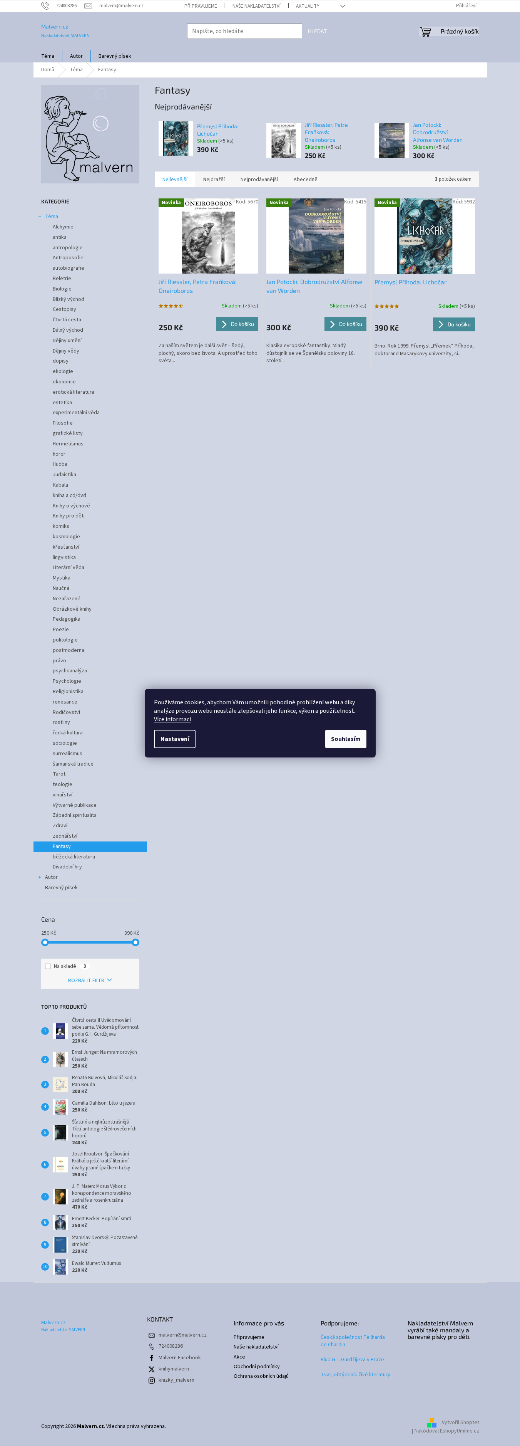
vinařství (62, 795)
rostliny (61, 722)
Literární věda (68, 567)
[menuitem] (47, 56)
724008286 (171, 1346)
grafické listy (68, 433)
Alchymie (63, 227)
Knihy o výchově (71, 506)
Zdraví (60, 826)
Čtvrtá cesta (67, 320)
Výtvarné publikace (75, 805)
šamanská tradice (73, 764)
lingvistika (64, 557)
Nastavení (175, 739)
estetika (62, 402)
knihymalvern (174, 1369)
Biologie (62, 289)
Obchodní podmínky (257, 1366)
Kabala (60, 485)
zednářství (65, 836)
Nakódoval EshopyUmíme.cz (447, 1431)
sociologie (65, 743)
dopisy (61, 361)
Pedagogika (66, 619)
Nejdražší (214, 179)
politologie (65, 640)
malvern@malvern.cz (183, 1335)
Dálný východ (68, 330)
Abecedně (306, 179)
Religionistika (68, 691)
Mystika (61, 578)
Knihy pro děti (69, 516)
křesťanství (66, 547)
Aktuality (307, 6)
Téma (51, 216)
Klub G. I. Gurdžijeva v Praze (352, 1360)
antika (60, 237)
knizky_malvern (176, 1380)
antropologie (68, 248)
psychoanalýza (70, 671)
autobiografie (68, 268)
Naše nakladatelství (256, 6)
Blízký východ (68, 299)
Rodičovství (66, 712)
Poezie (61, 629)
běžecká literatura (74, 857)
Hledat (317, 31)
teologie (62, 784)
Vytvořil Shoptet (460, 1423)
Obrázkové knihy (72, 609)
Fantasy (62, 846)
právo (59, 661)
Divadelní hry (67, 867)
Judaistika (64, 475)
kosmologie (66, 537)
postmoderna (68, 650)
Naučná (61, 588)
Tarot (59, 774)
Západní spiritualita (75, 815)
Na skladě (70, 966)
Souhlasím (346, 739)
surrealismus (67, 753)
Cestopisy (64, 309)
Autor (51, 877)
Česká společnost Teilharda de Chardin (353, 1341)
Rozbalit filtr (86, 980)
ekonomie (64, 382)
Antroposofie (68, 258)
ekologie (63, 371)
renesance (65, 702)
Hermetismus (68, 444)
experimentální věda (76, 413)
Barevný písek (61, 888)
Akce (239, 1357)
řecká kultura (68, 733)
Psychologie (67, 681)
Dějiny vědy (66, 351)
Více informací (172, 719)
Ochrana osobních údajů (261, 1376)
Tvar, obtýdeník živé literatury (355, 1375)
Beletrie (62, 278)
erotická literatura (73, 392)
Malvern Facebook (180, 1358)
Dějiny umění (67, 340)
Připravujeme (200, 6)
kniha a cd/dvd (69, 495)
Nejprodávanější (259, 179)
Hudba (60, 464)
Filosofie (63, 423)
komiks (61, 526)
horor (59, 454)
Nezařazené (66, 599)
